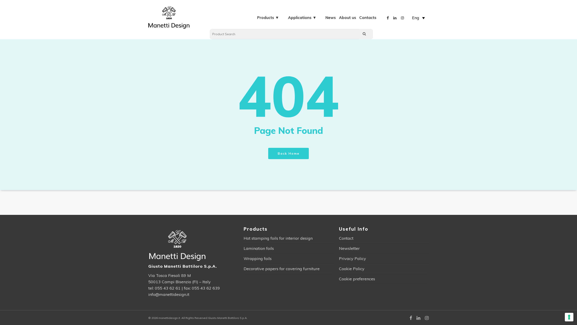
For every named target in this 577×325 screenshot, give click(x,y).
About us (347, 17)
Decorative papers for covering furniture (282, 268)
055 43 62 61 (168, 288)
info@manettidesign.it (168, 294)
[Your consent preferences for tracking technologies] (569, 317)
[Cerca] (364, 34)
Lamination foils (259, 248)
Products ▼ (268, 17)
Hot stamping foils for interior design (278, 238)
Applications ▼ (302, 17)
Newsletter (349, 248)
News (330, 17)
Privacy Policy (352, 258)
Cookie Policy (351, 268)
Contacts (367, 17)
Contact (346, 238)
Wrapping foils (258, 258)
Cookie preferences (357, 278)
